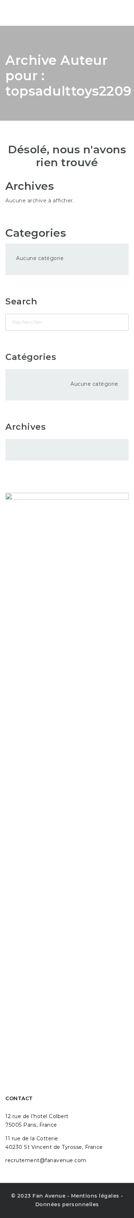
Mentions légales (95, 1196)
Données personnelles (67, 1204)
